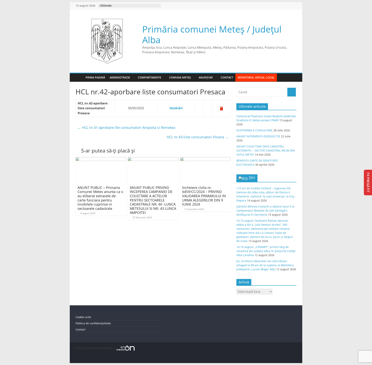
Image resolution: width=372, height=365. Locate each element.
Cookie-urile (83, 317)
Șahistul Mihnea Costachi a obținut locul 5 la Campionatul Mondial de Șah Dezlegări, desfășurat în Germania (265, 210)
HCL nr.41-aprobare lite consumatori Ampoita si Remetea (126, 127)
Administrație (120, 77)
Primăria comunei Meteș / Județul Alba (212, 34)
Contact (227, 77)
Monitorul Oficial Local (256, 77)
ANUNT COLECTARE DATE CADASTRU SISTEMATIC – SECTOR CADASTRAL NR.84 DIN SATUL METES (265, 150)
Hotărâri (176, 108)
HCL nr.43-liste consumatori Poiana (198, 137)
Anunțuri (206, 77)
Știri (252, 177)
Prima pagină (95, 77)
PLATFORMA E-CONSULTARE (254, 130)
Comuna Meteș (180, 77)
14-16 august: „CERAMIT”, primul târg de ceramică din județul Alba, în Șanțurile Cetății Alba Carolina (265, 251)
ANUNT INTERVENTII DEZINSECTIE (258, 136)
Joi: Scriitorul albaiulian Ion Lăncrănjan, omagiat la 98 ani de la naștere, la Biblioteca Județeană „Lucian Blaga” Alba (265, 265)
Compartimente (149, 77)
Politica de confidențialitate (93, 323)
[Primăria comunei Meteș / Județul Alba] (79, 78)
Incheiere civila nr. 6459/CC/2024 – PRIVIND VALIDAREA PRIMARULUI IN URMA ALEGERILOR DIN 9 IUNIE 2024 (204, 196)
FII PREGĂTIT (368, 182)
